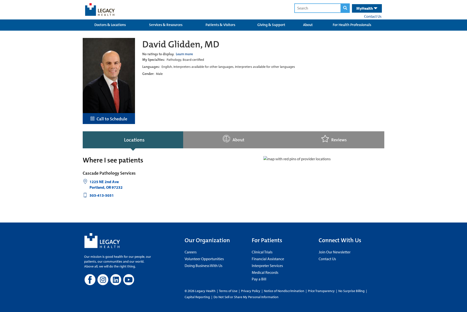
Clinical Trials (262, 252)
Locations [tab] (134, 140)
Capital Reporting (197, 297)
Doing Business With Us (203, 265)
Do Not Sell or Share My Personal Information (246, 297)
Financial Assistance (268, 258)
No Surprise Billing (351, 291)
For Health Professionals (352, 24)
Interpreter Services (267, 265)
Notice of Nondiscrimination (284, 291)
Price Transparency (321, 291)
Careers (191, 252)
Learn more (184, 54)
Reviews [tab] (339, 140)
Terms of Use (228, 291)
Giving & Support (271, 24)
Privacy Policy (250, 291)
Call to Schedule (111, 119)
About (308, 24)
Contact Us (372, 16)
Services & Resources (165, 24)
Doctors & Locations (110, 24)
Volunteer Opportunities (204, 258)
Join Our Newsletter (334, 252)
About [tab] (238, 140)
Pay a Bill (259, 278)
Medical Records (265, 272)
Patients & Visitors (220, 24)
